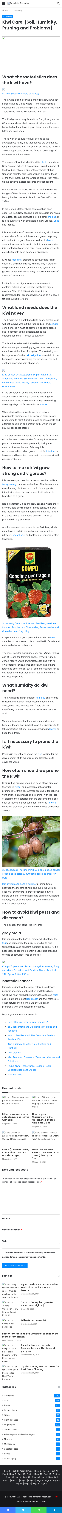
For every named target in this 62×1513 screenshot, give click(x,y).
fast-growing (9, 484)
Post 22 (15, 1480)
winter (18, 786)
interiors (50, 451)
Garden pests (10, 1429)
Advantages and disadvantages (19, 1434)
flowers (52, 802)
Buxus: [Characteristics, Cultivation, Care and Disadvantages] (15, 1152)
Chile (56, 220)
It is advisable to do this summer (19, 883)
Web (4, 1241)
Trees (6, 1415)
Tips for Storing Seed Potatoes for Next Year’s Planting (40, 1368)
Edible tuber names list (33, 1320)
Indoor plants (10, 1410)
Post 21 (6, 1480)
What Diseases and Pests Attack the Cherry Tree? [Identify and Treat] (45, 1154)
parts (55, 994)
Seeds (7, 1453)
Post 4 (30, 1471)
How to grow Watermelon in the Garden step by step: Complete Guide (44, 1118)
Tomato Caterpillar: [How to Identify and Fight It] (37, 1304)
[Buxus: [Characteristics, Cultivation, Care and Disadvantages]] (16, 1139)
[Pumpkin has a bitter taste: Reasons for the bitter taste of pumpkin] (10, 1353)
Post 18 (35, 1477)
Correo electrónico (12, 1229)
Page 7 (27, 1483)
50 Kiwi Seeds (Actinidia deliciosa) (20, 93)
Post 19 (43, 1477)
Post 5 (38, 1471)
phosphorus (18, 535)
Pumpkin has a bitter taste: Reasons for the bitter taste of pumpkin (38, 1348)
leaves (52, 729)
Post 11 (30, 1474)
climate (54, 323)
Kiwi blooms (14, 1052)
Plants (7, 1405)
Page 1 (23, 1480)
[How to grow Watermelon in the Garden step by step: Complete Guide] (46, 1103)
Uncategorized (11, 1449)
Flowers (8, 1439)
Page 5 (56, 1480)
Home (7, 10)
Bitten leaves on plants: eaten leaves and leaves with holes (15, 1117)
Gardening (17, 10)
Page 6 (19, 1483)
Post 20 (52, 1477)
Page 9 (44, 1483)
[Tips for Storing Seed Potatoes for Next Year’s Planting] (10, 1373)
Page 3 (40, 1480)
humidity (40, 697)
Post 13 (47, 1474)
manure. (43, 404)
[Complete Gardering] (18, 3)
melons (52, 216)
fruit (4, 943)
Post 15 (9, 1477)
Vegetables (9, 1424)
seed (53, 637)
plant (43, 162)
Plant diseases (11, 1420)
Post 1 (7, 1471)
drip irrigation (33, 355)
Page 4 (48, 1480)
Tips (6, 1400)
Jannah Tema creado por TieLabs (30, 1501)
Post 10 (21, 1474)
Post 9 (13, 1474)
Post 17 (26, 1477)
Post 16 (17, 1477)
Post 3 (23, 1471)
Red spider (32, 998)
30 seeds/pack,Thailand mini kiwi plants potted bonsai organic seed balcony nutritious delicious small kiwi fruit (31, 873)
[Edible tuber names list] (10, 1324)
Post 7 (54, 1471)
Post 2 (15, 1471)
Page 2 (31, 1480)
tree (40, 754)
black (50, 240)
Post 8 (5, 1474)
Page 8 (36, 1483)
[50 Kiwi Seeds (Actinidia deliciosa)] (3, 89)
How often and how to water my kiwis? (28, 1022)
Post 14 (56, 1474)
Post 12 (38, 1474)
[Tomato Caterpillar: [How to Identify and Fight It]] (10, 1309)
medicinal (17, 259)
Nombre (6, 1218)
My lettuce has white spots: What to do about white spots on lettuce (39, 1287)
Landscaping (10, 1458)
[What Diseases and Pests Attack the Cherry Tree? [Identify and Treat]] (46, 1139)
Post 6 (46, 1471)
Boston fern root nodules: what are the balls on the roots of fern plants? (30, 1335)
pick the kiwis (15, 1074)
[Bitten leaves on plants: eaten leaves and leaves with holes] (16, 1103)
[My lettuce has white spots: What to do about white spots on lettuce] (10, 1291)
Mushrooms (9, 1444)
